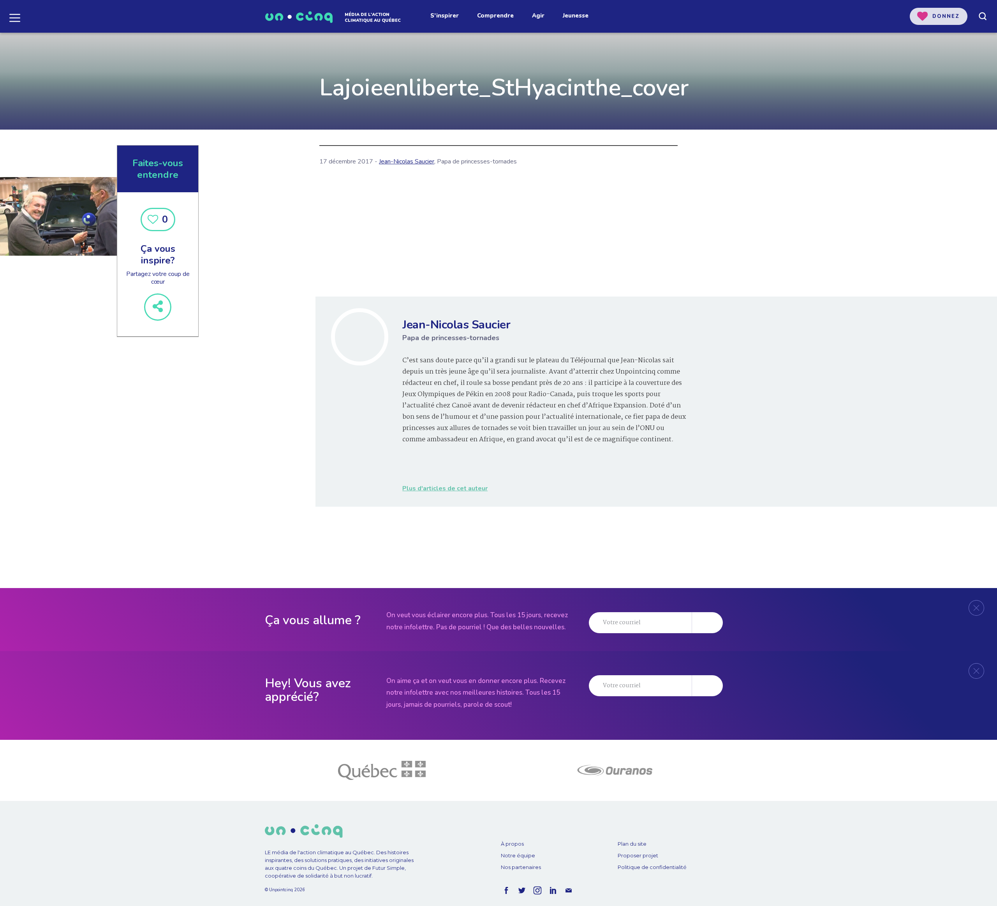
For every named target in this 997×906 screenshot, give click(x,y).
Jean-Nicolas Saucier (406, 161)
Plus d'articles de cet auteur (445, 488)
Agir (538, 15)
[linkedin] (553, 890)
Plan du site (632, 844)
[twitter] (522, 890)
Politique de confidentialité (652, 867)
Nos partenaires (521, 867)
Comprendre (495, 15)
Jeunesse (575, 15)
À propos (512, 844)
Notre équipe (518, 855)
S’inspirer (444, 15)
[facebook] (506, 890)
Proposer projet (638, 855)
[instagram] (537, 890)
